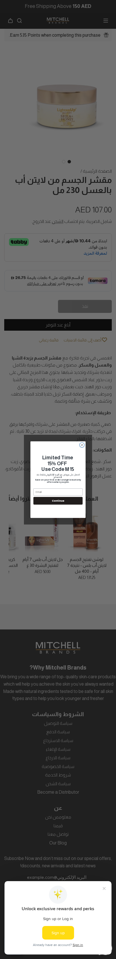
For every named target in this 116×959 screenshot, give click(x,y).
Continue (58, 500)
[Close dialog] (81, 444)
